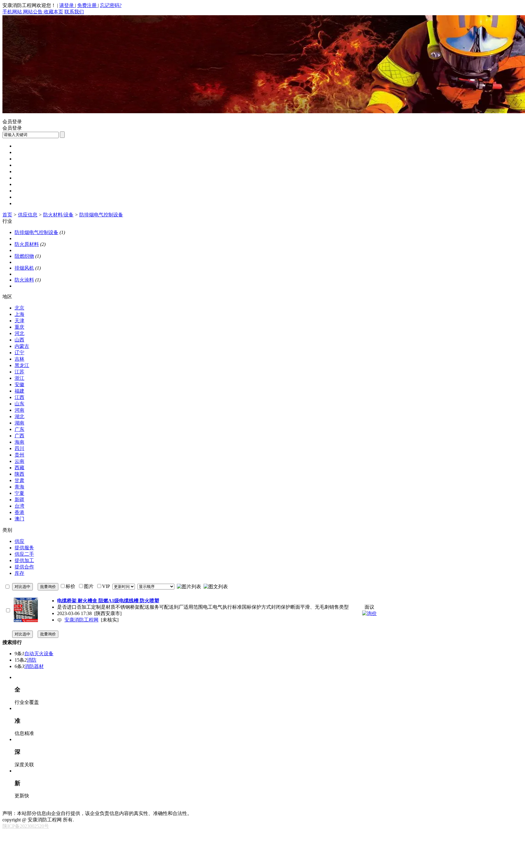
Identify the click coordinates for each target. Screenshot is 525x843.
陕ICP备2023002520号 (25, 826)
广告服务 (156, 807)
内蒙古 (22, 346)
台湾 (19, 506)
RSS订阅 (218, 807)
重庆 (19, 327)
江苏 (19, 371)
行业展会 (24, 197)
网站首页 (24, 146)
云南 (19, 461)
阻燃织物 (24, 256)
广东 (19, 429)
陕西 (19, 474)
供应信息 (24, 165)
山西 (19, 339)
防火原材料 (27, 244)
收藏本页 (53, 11)
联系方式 (53, 807)
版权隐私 (95, 807)
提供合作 (24, 566)
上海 (19, 314)
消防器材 (34, 666)
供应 (19, 541)
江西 (19, 397)
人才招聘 (24, 184)
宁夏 (19, 493)
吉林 (19, 359)
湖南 (19, 422)
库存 (19, 573)
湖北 (19, 416)
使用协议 (74, 807)
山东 (19, 403)
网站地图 (115, 807)
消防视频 (24, 177)
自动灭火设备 (38, 653)
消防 (31, 660)
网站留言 (198, 807)
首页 (7, 214)
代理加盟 (24, 203)
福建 (19, 391)
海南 (19, 442)
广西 (19, 435)
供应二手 (24, 554)
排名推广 (136, 807)
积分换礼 (177, 807)
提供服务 (24, 547)
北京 (19, 307)
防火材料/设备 (58, 214)
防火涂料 (24, 279)
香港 (19, 512)
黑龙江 (22, 365)
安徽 (19, 384)
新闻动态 (24, 152)
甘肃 (19, 480)
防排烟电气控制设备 (101, 214)
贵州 (19, 454)
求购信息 (24, 171)
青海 (19, 486)
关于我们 (33, 807)
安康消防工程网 (81, 619)
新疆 (19, 499)
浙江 (19, 378)
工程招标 (24, 158)
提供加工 (24, 560)
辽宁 (19, 352)
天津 (19, 320)
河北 (19, 333)
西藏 (19, 467)
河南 (19, 410)
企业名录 (24, 190)
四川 (19, 448)
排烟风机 (24, 268)
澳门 (19, 518)
